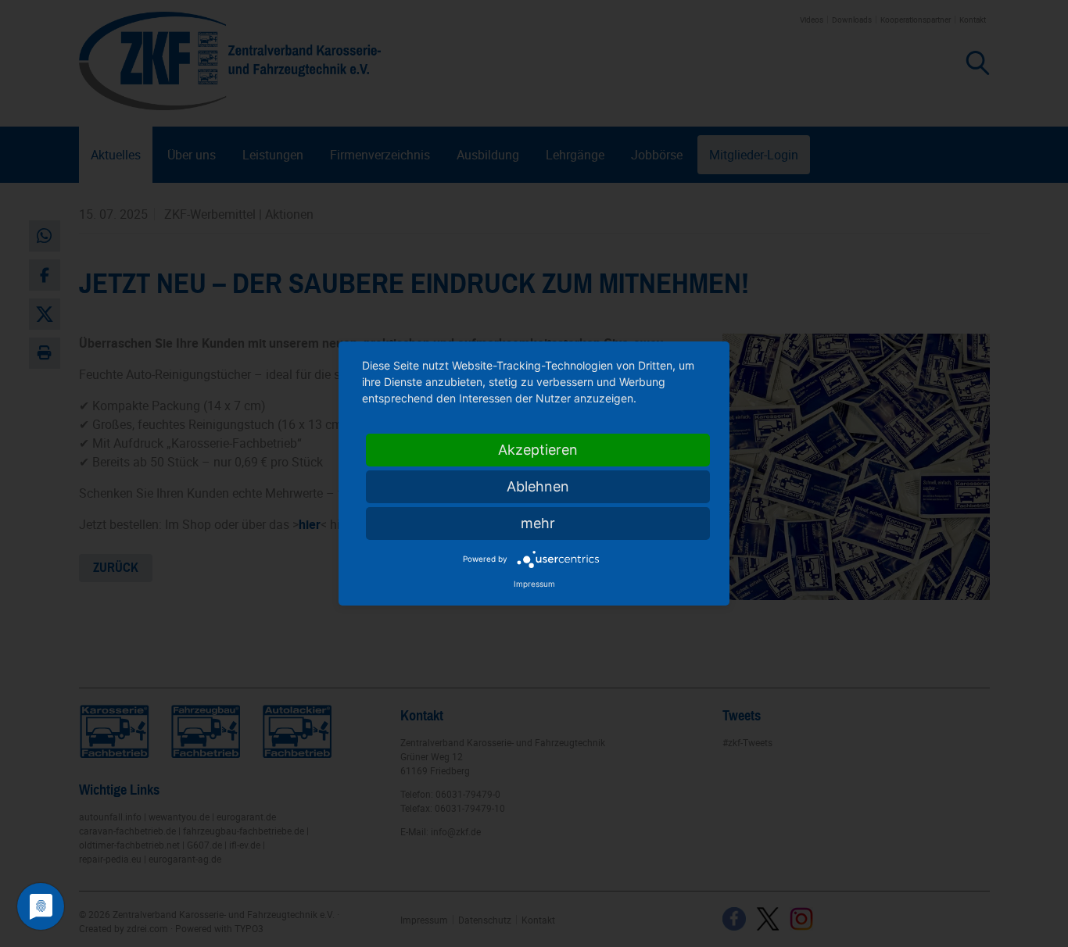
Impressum (534, 583)
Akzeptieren (538, 449)
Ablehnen (538, 486)
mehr (538, 523)
